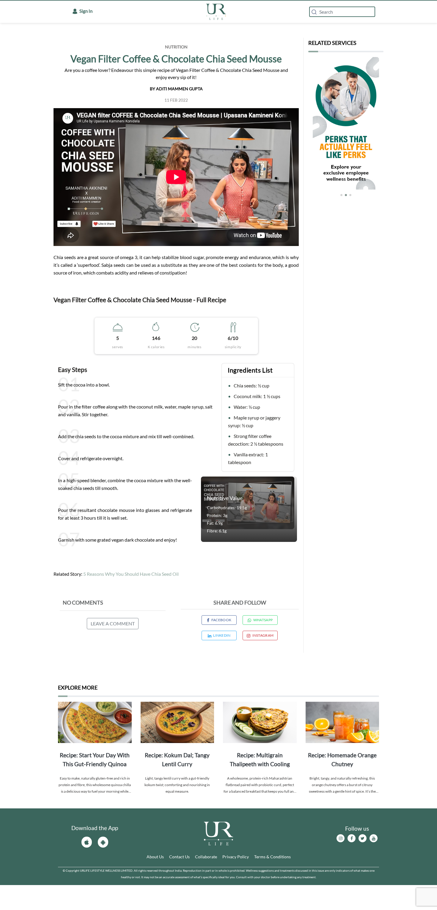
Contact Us (179, 856)
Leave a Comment (113, 623)
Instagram (262, 635)
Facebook (221, 620)
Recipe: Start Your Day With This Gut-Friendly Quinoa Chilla (95, 760)
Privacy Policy (235, 856)
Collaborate (206, 856)
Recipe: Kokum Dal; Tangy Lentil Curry (177, 759)
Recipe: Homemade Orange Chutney (342, 759)
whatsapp (263, 620)
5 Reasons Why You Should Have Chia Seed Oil (131, 574)
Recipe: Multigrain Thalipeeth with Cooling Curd (260, 760)
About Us (155, 856)
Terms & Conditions (272, 856)
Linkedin (221, 635)
